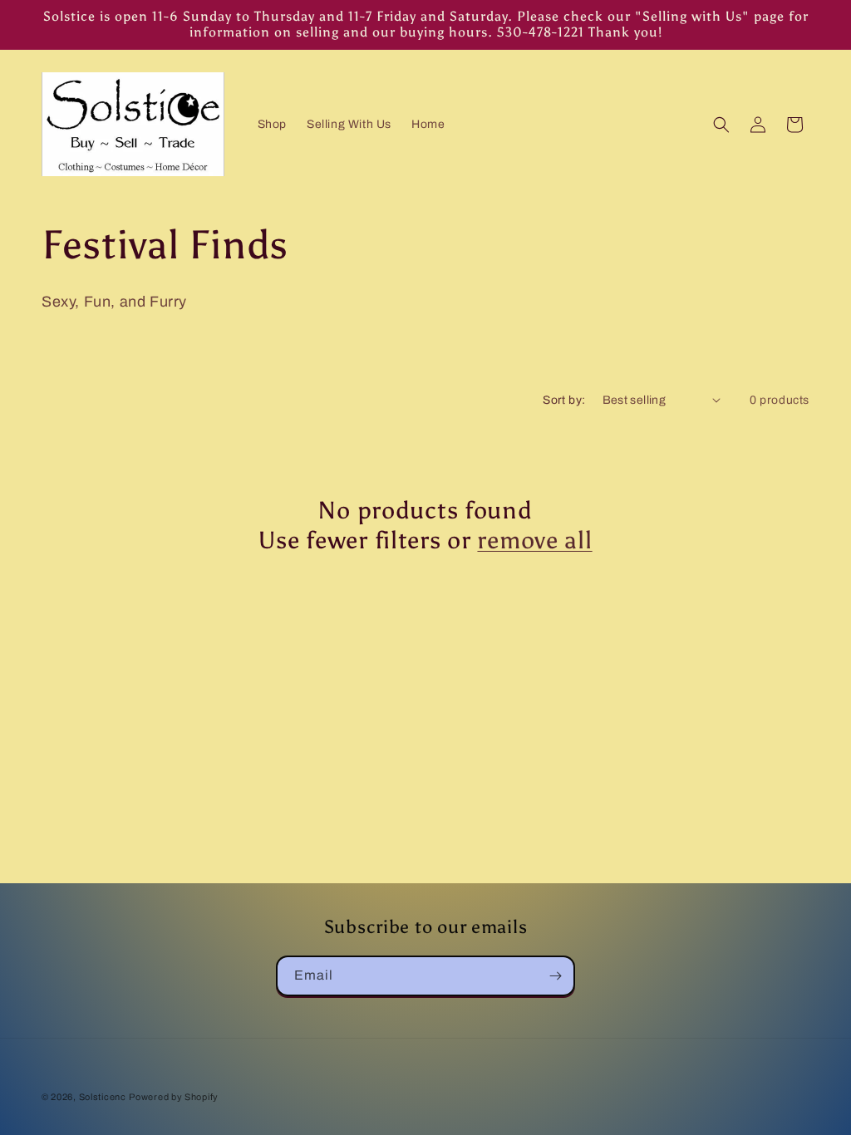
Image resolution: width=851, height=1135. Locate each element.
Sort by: (564, 400)
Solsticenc (102, 1097)
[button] (721, 124)
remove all (534, 540)
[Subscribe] (555, 976)
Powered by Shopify (174, 1097)
